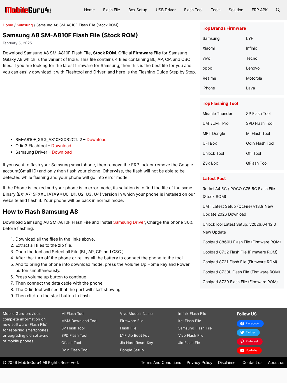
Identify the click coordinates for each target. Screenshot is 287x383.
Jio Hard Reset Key (136, 342)
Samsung (25, 25)
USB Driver (166, 9)
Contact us (252, 362)
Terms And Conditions (161, 362)
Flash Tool (193, 9)
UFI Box (210, 143)
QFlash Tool (256, 163)
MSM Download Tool (79, 321)
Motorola (254, 78)
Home (89, 9)
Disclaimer (227, 362)
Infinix (251, 48)
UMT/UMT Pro (215, 123)
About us (276, 362)
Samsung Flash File (195, 328)
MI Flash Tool (258, 133)
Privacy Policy (199, 362)
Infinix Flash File (192, 313)
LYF (249, 38)
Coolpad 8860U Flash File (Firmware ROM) (242, 241)
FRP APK (260, 9)
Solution (236, 9)
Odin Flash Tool (260, 143)
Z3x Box (210, 163)
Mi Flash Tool (72, 313)
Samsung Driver (129, 222)
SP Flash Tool (258, 113)
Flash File (111, 9)
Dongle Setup (132, 350)
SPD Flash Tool (259, 123)
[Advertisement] (105, 105)
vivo (206, 58)
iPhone (209, 88)
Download (97, 139)
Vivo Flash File (190, 335)
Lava (250, 88)
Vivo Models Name (136, 313)
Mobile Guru (13, 313)
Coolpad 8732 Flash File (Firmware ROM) (240, 252)
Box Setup (137, 9)
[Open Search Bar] (278, 9)
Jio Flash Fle (189, 342)
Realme (209, 78)
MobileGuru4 (29, 362)
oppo (207, 68)
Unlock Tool (213, 153)
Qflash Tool (71, 342)
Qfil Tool (253, 153)
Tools (215, 9)
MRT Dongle (214, 133)
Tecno (251, 58)
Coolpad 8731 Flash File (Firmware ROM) (240, 261)
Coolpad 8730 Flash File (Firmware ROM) (240, 281)
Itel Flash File (189, 321)
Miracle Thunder (217, 113)
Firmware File (132, 321)
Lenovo (253, 68)
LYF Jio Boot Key (134, 335)
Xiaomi (209, 48)
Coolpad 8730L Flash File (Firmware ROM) (241, 271)
